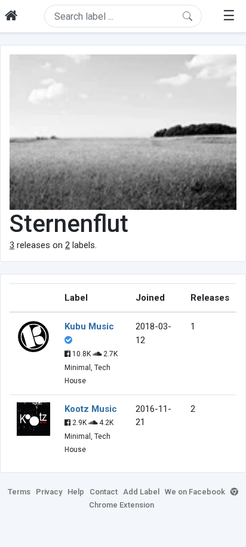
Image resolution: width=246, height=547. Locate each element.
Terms (19, 491)
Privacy (49, 491)
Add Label (141, 491)
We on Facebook (195, 491)
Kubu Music (89, 326)
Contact (104, 491)
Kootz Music (90, 409)
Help (75, 491)
